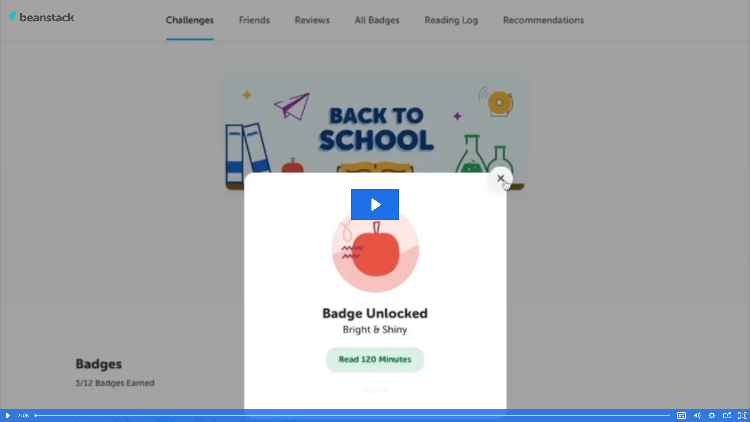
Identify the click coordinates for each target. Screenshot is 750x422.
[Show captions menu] (681, 415)
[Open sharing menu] (727, 415)
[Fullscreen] (742, 415)
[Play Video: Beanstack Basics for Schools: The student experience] (375, 204)
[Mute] (696, 415)
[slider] (352, 415)
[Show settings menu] (712, 415)
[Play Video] (7, 415)
